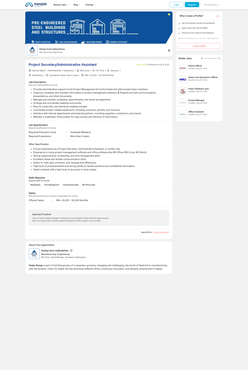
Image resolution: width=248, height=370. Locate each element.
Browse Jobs (60, 4)
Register (192, 4)
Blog (76, 4)
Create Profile (199, 46)
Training (89, 4)
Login (176, 4)
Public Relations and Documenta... (198, 88)
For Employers (211, 4)
